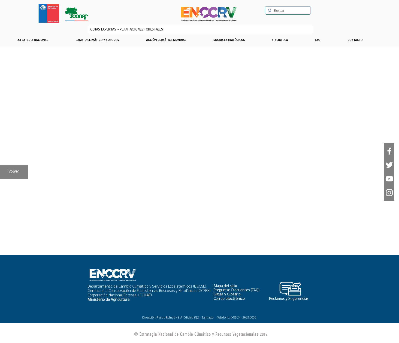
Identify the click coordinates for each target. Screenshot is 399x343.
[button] (238, 286)
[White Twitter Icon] (389, 165)
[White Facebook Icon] (389, 151)
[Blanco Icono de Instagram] (389, 192)
